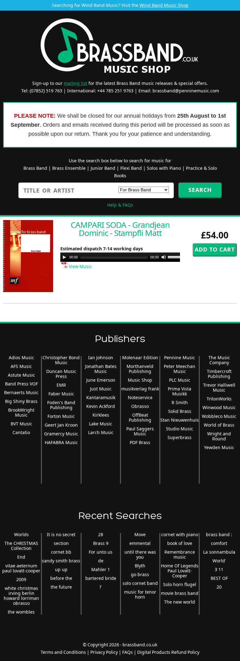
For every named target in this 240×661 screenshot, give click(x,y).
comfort (219, 543)
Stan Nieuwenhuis (179, 420)
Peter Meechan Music (179, 368)
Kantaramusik (100, 397)
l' (101, 587)
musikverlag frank (140, 389)
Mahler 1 (100, 569)
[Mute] (163, 257)
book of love (179, 543)
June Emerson (100, 380)
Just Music (101, 389)
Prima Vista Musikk (179, 391)
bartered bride (100, 578)
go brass (140, 574)
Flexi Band (131, 168)
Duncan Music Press (61, 373)
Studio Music (179, 429)
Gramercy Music (61, 434)
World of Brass (219, 425)
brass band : (219, 534)
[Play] (64, 257)
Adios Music (21, 357)
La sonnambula (219, 552)
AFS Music (21, 366)
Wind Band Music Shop (164, 5)
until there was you (140, 554)
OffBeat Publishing (140, 417)
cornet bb (61, 552)
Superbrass (180, 437)
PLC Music (179, 380)
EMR (61, 385)
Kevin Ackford (100, 406)
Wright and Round (219, 436)
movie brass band (179, 593)
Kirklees (100, 415)
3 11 (219, 569)
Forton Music (61, 416)
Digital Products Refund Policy (168, 652)
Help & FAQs (120, 205)
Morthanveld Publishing (140, 368)
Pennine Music (179, 357)
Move (140, 534)
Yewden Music (219, 447)
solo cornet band (140, 583)
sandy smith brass (61, 561)
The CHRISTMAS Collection (21, 545)
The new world (179, 602)
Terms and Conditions (63, 652)
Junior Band (103, 168)
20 (219, 587)
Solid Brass (179, 411)
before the (61, 578)
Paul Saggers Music (140, 431)
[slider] (176, 256)
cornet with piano (179, 534)
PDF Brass (140, 442)
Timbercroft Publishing (219, 373)
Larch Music (100, 432)
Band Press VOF (21, 384)
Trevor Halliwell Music (219, 387)
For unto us (100, 552)
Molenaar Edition (140, 357)
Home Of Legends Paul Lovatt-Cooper (179, 571)
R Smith (180, 402)
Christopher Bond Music (61, 360)
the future (61, 587)
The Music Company (219, 360)
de (100, 561)
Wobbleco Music (219, 416)
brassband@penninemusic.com (185, 91)
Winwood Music (219, 407)
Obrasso (140, 406)
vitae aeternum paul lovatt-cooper (21, 568)
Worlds (21, 534)
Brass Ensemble (69, 168)
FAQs (127, 652)
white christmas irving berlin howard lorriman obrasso (21, 595)
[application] (122, 257)
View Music (80, 266)
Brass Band (35, 168)
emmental (140, 543)
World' (219, 561)
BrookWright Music (21, 412)
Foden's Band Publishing (61, 404)
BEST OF (219, 578)
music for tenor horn (140, 594)
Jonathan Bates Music (101, 368)
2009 (21, 579)
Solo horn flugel (179, 584)
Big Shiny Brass (21, 401)
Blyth (140, 566)
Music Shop (140, 380)
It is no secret (61, 534)
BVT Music (21, 424)
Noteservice (140, 397)
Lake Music (100, 424)
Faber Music (61, 394)
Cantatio (21, 432)
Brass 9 (100, 543)
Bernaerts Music (21, 392)
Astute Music (21, 375)
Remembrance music (179, 554)
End (21, 557)
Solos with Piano (164, 168)
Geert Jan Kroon (61, 425)
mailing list (75, 83)
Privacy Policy (104, 652)
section (61, 543)
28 (100, 534)
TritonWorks (219, 399)
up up (61, 569)
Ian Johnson (100, 357)
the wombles (21, 612)
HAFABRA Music (61, 442)
